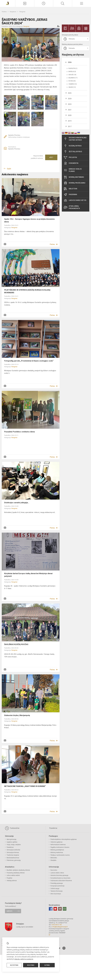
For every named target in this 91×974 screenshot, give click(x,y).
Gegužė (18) (72, 74)
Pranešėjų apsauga (56, 883)
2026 (69, 62)
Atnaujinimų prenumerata (74, 207)
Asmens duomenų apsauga (59, 875)
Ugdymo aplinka (12, 842)
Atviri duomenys (55, 894)
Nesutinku (30, 965)
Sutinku (47, 965)
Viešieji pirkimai (12, 880)
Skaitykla (53, 860)
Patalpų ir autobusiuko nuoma (60, 855)
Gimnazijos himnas (13, 852)
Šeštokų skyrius (75, 151)
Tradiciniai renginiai (13, 855)
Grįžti (9, 169)
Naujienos (13, 11)
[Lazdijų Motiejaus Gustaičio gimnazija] (7, 3)
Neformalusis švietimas (58, 844)
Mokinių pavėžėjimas (77, 183)
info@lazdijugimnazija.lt (60, 927)
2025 (69, 93)
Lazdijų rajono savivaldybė (24, 927)
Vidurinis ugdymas (56, 842)
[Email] (64, 909)
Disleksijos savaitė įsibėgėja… (16, 503)
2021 (69, 110)
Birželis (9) (72, 71)
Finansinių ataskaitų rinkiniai (16, 873)
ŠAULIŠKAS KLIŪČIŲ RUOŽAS (16, 644)
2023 (69, 104)
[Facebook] (50, 909)
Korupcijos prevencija (57, 886)
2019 (69, 121)
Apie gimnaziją (11, 839)
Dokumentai (73, 163)
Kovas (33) (72, 81)
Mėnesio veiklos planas (75, 170)
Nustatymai (14, 965)
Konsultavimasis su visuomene (60, 878)
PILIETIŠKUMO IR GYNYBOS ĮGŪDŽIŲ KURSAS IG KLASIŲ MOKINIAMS (27, 291)
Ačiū (51, 157)
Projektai (73, 157)
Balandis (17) (72, 78)
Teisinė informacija (56, 891)
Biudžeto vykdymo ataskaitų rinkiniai (18, 870)
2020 (69, 115)
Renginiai (22, 11)
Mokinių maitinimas (76, 177)
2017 (69, 126)
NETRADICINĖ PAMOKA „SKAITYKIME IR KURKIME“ (25, 786)
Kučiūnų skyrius (75, 146)
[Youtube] (55, 909)
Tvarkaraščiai (14, 828)
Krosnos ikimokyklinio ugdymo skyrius (78, 139)
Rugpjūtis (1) (72, 68)
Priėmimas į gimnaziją (14, 860)
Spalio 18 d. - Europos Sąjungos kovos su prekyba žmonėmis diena (29, 220)
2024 (69, 99)
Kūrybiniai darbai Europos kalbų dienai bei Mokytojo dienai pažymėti (28, 574)
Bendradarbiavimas (13, 858)
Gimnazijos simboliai (13, 850)
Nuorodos (53, 870)
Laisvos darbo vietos (77, 200)
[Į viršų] (63, 948)
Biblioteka (73, 189)
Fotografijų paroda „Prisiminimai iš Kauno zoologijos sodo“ (28, 361)
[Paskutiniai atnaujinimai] (43, 3)
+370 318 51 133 (56, 925)
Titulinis (4, 11)
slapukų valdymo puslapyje (23, 959)
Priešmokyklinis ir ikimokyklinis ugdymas (63, 839)
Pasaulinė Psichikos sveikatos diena (19, 432)
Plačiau (52, 244)
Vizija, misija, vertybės (14, 844)
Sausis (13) (72, 87)
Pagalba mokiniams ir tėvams (59, 847)
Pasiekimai (73, 194)
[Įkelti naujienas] (24, 3)
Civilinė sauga (54, 888)
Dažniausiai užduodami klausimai (61, 880)
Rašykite (9, 911)
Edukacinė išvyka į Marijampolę (17, 715)
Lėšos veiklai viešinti (13, 875)
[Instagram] (60, 909)
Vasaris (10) (72, 84)
